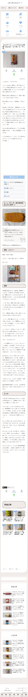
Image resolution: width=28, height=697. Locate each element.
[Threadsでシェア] (11, 481)
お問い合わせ (7, 690)
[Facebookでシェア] (5, 481)
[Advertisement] (14, 158)
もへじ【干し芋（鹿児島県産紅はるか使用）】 (13, 183)
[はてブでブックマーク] (17, 481)
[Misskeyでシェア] (23, 477)
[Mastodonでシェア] (11, 477)
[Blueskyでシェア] (17, 477)
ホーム (7, 688)
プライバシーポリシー (20, 690)
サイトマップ (21, 688)
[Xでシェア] (5, 477)
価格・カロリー (10, 188)
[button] (25, 386)
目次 (13, 177)
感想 (7, 192)
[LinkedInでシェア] (14, 485)
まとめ (8, 196)
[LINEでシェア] (23, 481)
